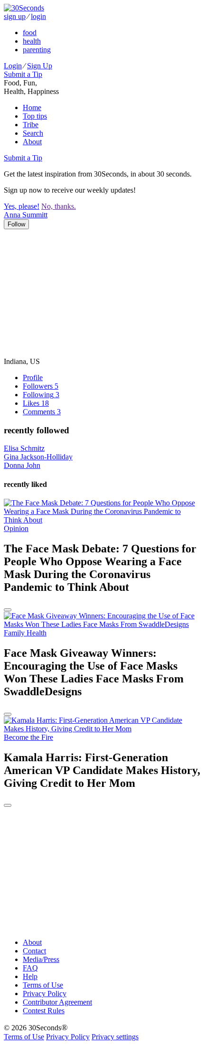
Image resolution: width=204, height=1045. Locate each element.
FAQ (30, 968)
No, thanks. (58, 206)
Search (33, 133)
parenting (37, 50)
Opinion (16, 528)
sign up (15, 16)
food (30, 32)
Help (30, 976)
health (32, 41)
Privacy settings (115, 1037)
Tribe (30, 125)
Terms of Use (43, 985)
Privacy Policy (44, 993)
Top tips (35, 116)
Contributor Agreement (57, 1002)
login (38, 16)
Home (32, 107)
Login (13, 66)
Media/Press (41, 959)
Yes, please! (21, 206)
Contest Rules (44, 1011)
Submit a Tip (23, 74)
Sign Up (39, 66)
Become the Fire (28, 737)
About (32, 142)
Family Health (25, 633)
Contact (34, 951)
